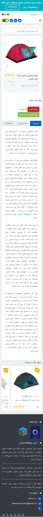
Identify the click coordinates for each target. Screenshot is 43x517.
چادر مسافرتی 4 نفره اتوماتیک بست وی (27, 400)
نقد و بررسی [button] (22, 123)
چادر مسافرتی (28, 160)
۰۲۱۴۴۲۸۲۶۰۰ (12, 7)
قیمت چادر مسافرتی (27, 85)
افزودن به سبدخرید (27, 114)
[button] (20, 20)
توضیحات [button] (35, 123)
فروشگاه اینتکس (23, 214)
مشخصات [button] (8, 123)
